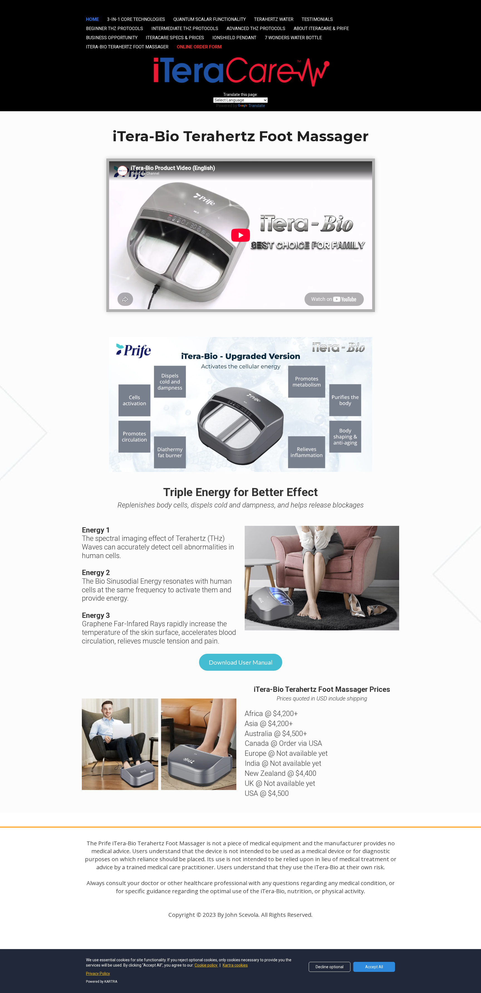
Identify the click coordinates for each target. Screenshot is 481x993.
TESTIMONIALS (317, 19)
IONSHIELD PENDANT (234, 37)
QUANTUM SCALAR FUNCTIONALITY (209, 19)
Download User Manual (241, 662)
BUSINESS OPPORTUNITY (112, 37)
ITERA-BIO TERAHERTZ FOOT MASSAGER (127, 46)
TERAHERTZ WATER (273, 19)
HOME (92, 19)
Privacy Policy (98, 973)
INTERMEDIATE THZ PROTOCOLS (184, 28)
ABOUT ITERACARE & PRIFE (321, 28)
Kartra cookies (235, 965)
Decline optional (329, 967)
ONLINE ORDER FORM (199, 46)
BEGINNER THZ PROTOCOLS (114, 28)
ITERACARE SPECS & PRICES (175, 37)
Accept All (374, 967)
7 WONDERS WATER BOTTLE (293, 37)
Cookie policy (206, 965)
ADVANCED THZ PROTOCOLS (256, 28)
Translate (256, 105)
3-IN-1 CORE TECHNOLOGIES (136, 19)
